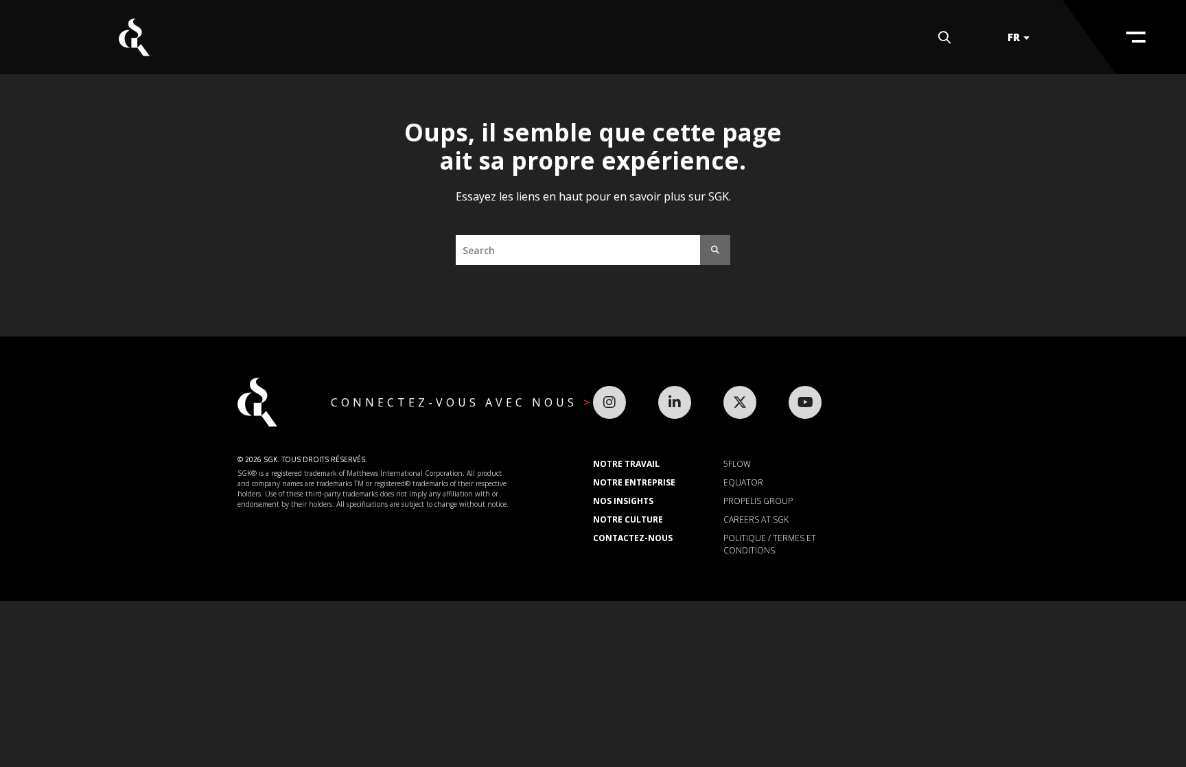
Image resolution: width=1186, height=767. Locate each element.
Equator (743, 482)
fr (1014, 37)
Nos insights (623, 501)
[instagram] (609, 402)
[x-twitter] (739, 402)
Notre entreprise (634, 482)
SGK (134, 37)
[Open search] (944, 37)
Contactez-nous (633, 538)
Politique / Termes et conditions (769, 544)
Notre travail (626, 464)
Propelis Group (758, 501)
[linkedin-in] (674, 402)
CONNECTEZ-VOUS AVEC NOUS (457, 402)
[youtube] (805, 402)
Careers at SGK (756, 519)
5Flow (737, 464)
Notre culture (628, 519)
